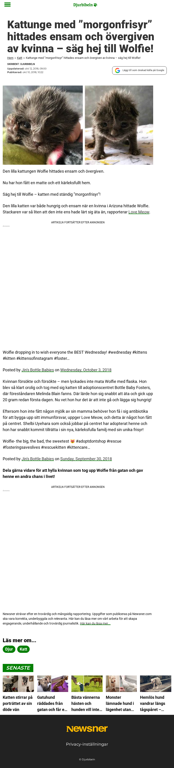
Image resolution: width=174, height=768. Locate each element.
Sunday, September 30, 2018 (86, 458)
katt (23, 649)
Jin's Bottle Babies (38, 369)
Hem (10, 58)
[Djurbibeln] (85, 5)
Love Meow (138, 212)
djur (9, 649)
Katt (19, 58)
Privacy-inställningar (87, 744)
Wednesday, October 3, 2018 (85, 369)
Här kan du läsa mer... (95, 623)
